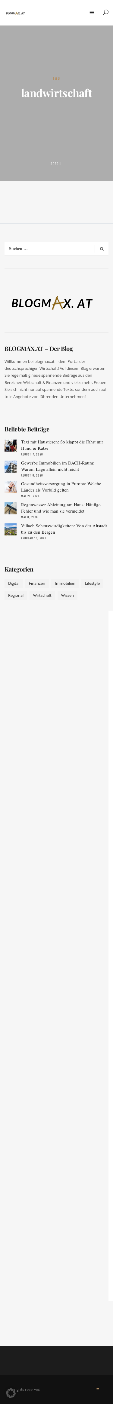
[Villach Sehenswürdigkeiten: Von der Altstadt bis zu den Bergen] (11, 529)
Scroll (57, 163)
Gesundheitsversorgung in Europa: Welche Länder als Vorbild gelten (61, 486)
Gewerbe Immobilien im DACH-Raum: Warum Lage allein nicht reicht (57, 466)
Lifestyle (92, 583)
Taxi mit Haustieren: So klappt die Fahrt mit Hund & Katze (62, 445)
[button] (11, 1393)
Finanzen (37, 583)
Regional (16, 595)
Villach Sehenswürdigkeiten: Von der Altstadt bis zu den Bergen (64, 529)
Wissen (67, 595)
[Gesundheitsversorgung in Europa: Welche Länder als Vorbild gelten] (11, 487)
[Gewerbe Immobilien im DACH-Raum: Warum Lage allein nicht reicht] (11, 467)
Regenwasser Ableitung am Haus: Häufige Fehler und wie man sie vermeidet (61, 507)
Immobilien (65, 583)
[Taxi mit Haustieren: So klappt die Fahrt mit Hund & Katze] (11, 446)
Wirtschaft (42, 595)
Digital (13, 583)
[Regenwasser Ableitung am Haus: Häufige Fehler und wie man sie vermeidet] (11, 508)
